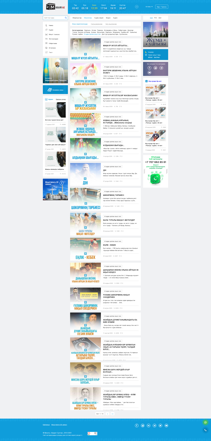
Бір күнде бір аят (155, 81)
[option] (155, 35)
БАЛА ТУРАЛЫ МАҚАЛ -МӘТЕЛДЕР (119, 220)
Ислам (94, 30)
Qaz (159, 18)
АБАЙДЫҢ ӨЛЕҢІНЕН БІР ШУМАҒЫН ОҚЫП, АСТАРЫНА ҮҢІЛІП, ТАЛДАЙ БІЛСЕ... (119, 347)
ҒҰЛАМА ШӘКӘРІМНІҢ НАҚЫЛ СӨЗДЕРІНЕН (116, 296)
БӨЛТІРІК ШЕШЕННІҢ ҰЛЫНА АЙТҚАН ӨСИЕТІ (119, 71)
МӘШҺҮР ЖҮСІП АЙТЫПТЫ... (115, 45)
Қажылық (133, 32)
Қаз (151, 18)
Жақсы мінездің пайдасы (54, 169)
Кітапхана (52, 48)
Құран (51, 30)
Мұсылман (101, 32)
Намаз (51, 25)
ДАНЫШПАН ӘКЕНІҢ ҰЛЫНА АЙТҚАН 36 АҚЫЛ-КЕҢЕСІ (120, 271)
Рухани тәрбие (77, 34)
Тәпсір (74, 32)
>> (113, 414)
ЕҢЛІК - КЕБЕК (109, 245)
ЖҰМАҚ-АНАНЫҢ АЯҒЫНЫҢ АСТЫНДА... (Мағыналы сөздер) (117, 121)
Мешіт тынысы (54, 34)
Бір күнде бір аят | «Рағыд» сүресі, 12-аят (153, 144)
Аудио (115, 18)
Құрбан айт (125, 32)
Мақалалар (88, 18)
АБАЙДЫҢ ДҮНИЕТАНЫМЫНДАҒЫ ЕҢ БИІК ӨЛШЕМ (120, 321)
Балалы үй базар (84, 32)
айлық (150, 57)
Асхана (93, 32)
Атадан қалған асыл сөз (92, 34)
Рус (155, 18)
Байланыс (46, 425)
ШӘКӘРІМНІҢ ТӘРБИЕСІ (113, 195)
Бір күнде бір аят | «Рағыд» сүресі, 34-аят (153, 122)
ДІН (104, 170)
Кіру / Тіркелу (161, 7)
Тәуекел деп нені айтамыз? (55, 144)
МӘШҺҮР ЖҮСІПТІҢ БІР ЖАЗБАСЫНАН (120, 95)
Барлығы (87, 30)
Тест (51, 52)
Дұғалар (130, 30)
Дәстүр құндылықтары (110, 34)
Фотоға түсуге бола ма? (54, 120)
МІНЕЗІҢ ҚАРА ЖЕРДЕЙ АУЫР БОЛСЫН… (116, 371)
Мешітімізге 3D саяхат (59, 425)
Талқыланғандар (96, 24)
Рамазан (100, 30)
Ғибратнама (53, 43)
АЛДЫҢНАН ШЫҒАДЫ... (113, 145)
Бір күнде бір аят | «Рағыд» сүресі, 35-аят (153, 99)
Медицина (116, 32)
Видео (108, 18)
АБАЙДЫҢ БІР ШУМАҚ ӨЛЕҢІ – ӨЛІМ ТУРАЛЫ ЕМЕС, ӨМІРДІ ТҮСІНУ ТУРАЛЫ (119, 396)
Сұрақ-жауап (98, 18)
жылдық (157, 57)
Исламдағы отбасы (110, 30)
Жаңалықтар (77, 18)
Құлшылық (123, 34)
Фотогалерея (53, 39)
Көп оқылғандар (111, 24)
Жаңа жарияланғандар (79, 24)
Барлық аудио (61, 99)
